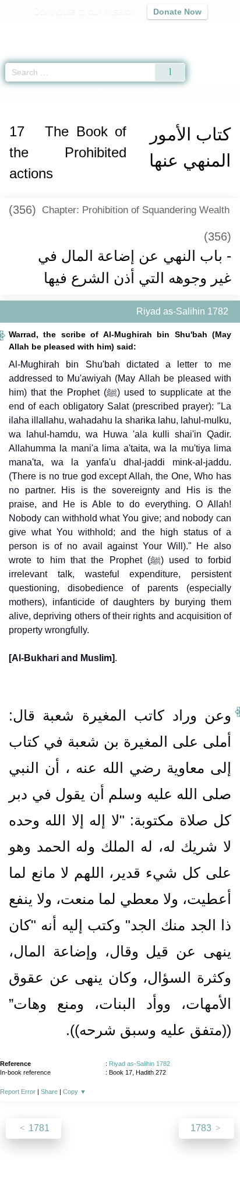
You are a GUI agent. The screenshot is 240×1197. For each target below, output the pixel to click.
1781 (38, 1128)
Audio (206, 32)
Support (85, 1163)
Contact (180, 1163)
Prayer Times (159, 32)
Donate (218, 1163)
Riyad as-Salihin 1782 (139, 1063)
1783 (202, 1128)
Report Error (18, 1091)
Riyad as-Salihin (60, 92)
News (50, 1163)
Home (14, 92)
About (19, 1163)
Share (49, 1091)
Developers (133, 1163)
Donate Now (177, 11)
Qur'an (68, 32)
